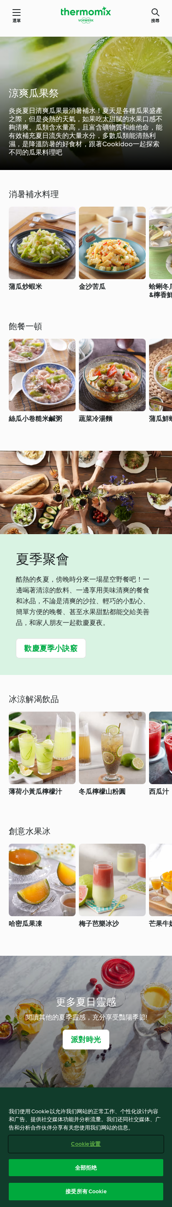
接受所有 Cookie (86, 1191)
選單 (17, 20)
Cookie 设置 (86, 1144)
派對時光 (86, 1039)
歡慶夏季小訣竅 (50, 648)
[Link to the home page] (86, 15)
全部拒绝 (86, 1168)
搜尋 (155, 20)
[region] (86, 1147)
